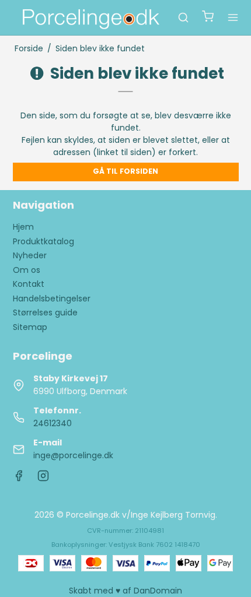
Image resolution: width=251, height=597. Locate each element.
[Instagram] (43, 478)
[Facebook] (19, 478)
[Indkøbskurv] (208, 17)
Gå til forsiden (125, 171)
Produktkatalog (43, 241)
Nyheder (30, 255)
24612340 (52, 423)
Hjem (23, 227)
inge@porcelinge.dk (73, 455)
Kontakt (28, 284)
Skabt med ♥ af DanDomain (125, 590)
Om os (26, 270)
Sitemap (30, 327)
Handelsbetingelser (51, 298)
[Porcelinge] (90, 17)
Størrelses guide (45, 312)
